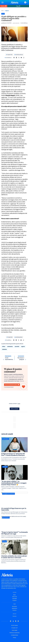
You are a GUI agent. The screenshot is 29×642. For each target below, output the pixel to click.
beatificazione (5, 439)
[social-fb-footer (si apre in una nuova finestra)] (13, 621)
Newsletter (14, 606)
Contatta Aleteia (14, 635)
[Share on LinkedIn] (16, 57)
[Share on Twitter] (18, 57)
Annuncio (14, 610)
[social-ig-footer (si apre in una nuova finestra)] (18, 621)
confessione (10, 346)
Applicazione (14, 608)
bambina (4, 541)
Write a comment (14, 408)
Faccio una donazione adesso (11, 384)
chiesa (3, 346)
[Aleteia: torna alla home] (14, 2)
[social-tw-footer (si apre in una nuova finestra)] (15, 621)
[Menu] (5, 2)
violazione (4, 349)
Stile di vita (14, 596)
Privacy (14, 637)
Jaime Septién (16, 23)
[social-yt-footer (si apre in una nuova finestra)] (10, 621)
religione (7, 10)
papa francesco (6, 517)
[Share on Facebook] (14, 57)
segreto (23, 346)
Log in (19, 403)
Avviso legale (14, 630)
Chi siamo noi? (14, 627)
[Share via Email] (21, 57)
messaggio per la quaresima (8, 493)
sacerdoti (17, 346)
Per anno (14, 616)
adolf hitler (5, 466)
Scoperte (14, 600)
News (2, 10)
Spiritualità (14, 598)
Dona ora (3, 6)
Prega (17, 6)
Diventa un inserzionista (14, 632)
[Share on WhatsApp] (23, 57)
